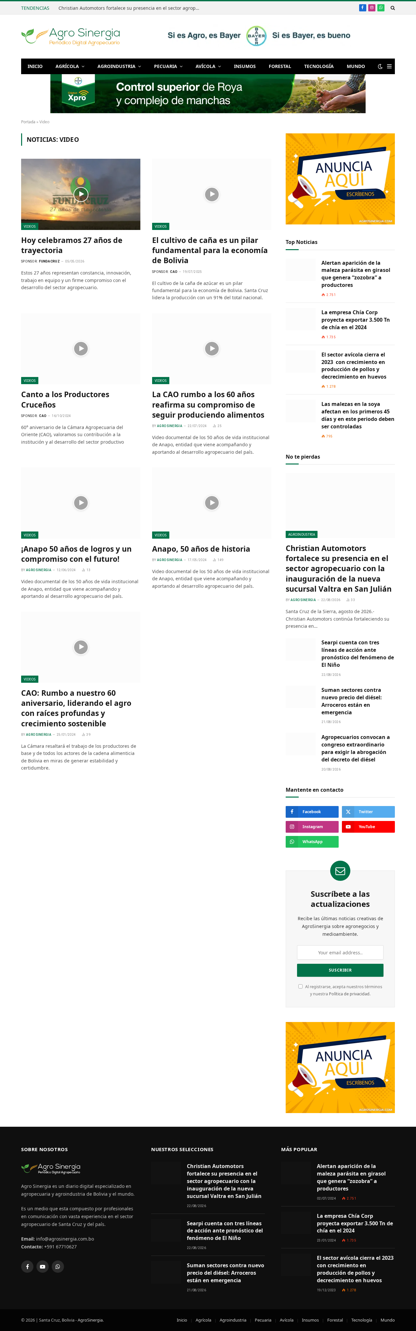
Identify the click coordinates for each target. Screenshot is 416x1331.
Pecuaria (165, 66)
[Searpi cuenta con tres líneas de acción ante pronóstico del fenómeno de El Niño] (301, 649)
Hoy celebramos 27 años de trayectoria (72, 245)
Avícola (205, 66)
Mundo (356, 66)
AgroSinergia (90, 1320)
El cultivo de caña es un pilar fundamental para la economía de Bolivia (210, 250)
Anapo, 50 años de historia (201, 549)
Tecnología (319, 66)
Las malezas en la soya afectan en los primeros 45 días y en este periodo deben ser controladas (358, 415)
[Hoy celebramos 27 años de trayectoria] (80, 194)
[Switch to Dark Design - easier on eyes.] (380, 66)
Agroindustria (117, 66)
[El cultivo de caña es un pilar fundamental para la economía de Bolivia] (211, 194)
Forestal (280, 66)
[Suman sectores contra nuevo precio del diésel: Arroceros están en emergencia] (301, 697)
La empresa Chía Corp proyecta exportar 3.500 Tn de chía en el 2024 (355, 320)
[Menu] (389, 66)
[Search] (392, 7)
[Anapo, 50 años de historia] (211, 502)
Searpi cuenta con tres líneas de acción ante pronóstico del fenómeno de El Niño (357, 653)
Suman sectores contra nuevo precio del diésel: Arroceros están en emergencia (351, 701)
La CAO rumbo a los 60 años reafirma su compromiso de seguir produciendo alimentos (208, 404)
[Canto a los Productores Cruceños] (80, 348)
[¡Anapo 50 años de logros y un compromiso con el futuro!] (80, 502)
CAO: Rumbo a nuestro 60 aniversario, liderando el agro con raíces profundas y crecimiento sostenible (76, 708)
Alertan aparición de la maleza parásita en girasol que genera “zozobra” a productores (355, 274)
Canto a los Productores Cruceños (65, 399)
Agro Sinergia (169, 426)
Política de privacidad (349, 994)
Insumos (245, 66)
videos (30, 226)
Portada (28, 122)
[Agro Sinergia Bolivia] (70, 37)
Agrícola (67, 66)
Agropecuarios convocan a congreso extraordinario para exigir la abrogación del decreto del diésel (355, 748)
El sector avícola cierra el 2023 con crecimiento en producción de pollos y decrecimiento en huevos (353, 366)
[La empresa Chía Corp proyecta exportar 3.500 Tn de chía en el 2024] (301, 319)
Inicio (35, 66)
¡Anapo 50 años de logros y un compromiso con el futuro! (76, 554)
